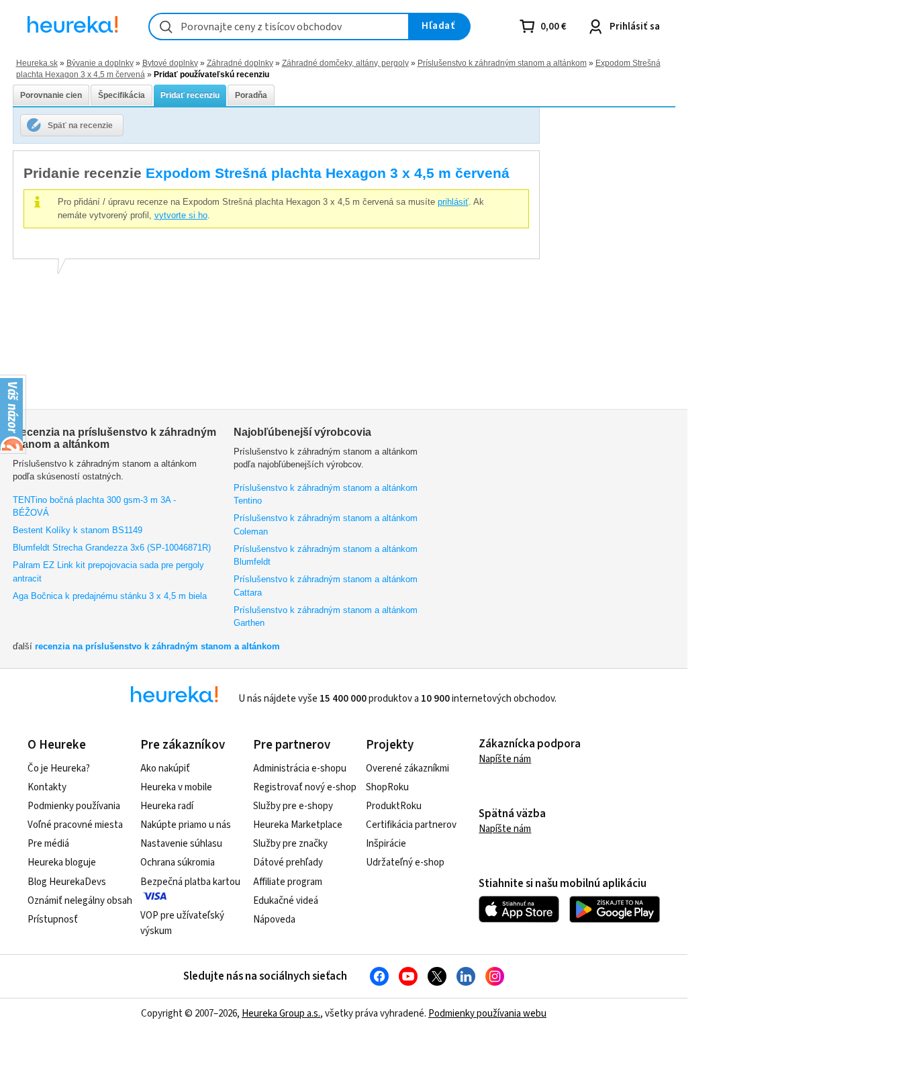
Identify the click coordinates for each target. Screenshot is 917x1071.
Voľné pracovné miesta (75, 825)
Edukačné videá (285, 901)
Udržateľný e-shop (405, 862)
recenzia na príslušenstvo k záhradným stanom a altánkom (157, 646)
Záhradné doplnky (240, 62)
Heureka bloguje (62, 862)
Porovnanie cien (51, 95)
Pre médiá (48, 844)
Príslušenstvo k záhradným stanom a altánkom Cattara (326, 586)
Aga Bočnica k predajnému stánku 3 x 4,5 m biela (110, 596)
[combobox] (278, 26)
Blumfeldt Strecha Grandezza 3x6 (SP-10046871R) (112, 548)
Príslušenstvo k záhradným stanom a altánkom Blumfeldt (326, 555)
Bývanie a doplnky (100, 62)
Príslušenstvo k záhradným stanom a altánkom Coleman (326, 525)
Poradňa (251, 95)
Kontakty (47, 787)
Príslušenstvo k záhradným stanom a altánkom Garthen (326, 616)
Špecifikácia (121, 95)
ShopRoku (387, 787)
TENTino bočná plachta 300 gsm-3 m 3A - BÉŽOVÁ (94, 506)
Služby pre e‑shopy (293, 806)
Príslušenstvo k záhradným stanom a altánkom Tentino (326, 494)
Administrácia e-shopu (299, 768)
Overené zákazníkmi (407, 768)
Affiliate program (287, 882)
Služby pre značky (290, 844)
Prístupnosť (53, 920)
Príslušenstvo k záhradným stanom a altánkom (502, 62)
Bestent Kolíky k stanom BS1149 (77, 530)
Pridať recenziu (190, 95)
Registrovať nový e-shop (304, 787)
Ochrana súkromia (177, 862)
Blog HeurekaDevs (67, 882)
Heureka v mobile (176, 787)
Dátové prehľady (288, 862)
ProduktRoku (394, 806)
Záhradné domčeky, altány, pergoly (345, 62)
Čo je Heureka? (59, 768)
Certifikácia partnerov (411, 825)
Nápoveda (274, 920)
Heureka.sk (37, 62)
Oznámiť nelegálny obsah (80, 901)
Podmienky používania (74, 806)
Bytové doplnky (170, 62)
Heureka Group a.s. (281, 1014)
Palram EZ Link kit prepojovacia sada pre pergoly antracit (108, 572)
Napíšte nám (505, 759)
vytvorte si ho (180, 215)
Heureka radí (166, 806)
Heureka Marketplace (297, 825)
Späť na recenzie (80, 125)
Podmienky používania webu (487, 1014)
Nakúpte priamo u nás (185, 825)
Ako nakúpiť (165, 768)
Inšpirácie (386, 844)
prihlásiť (453, 202)
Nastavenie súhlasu (181, 844)
